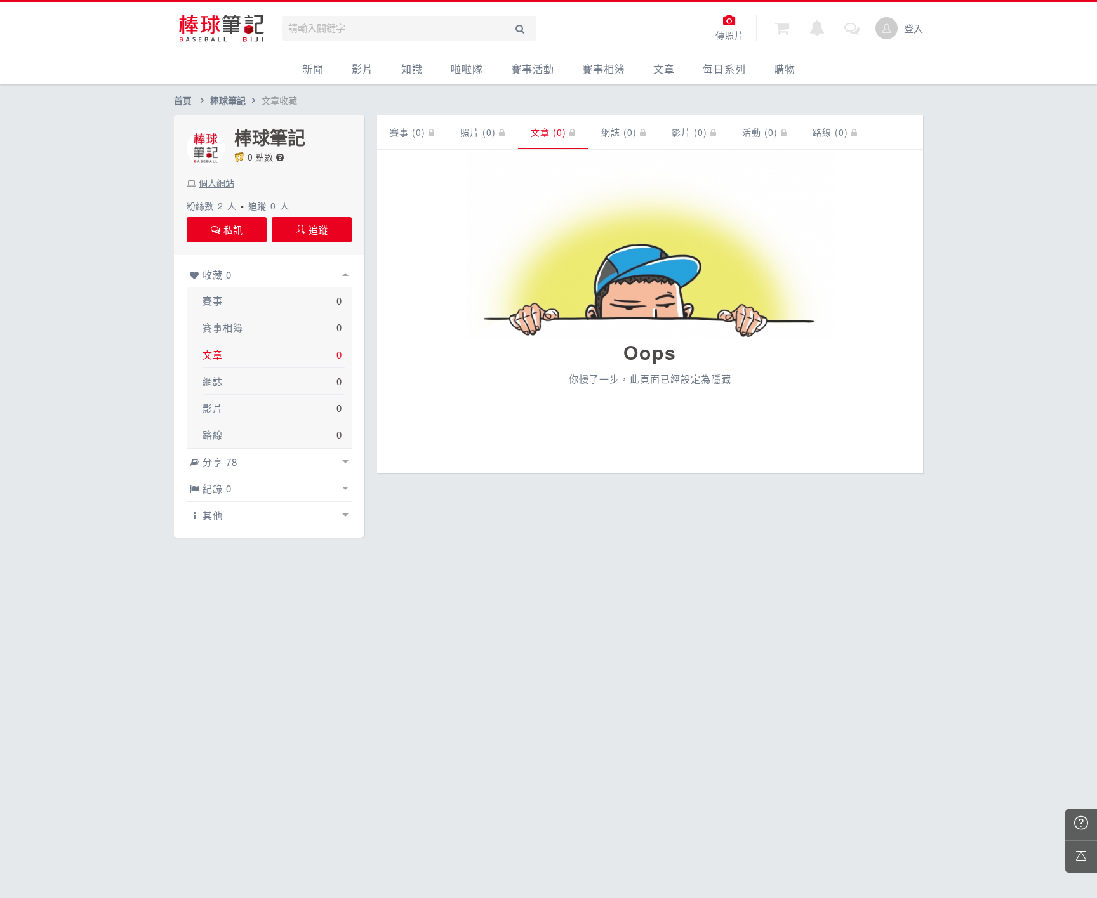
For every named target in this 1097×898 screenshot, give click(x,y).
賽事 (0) (409, 132)
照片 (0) (479, 132)
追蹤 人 (268, 205)
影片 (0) (691, 132)
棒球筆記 (228, 100)
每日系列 (724, 69)
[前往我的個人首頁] (886, 28)
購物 (784, 69)
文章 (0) (550, 132)
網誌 (213, 381)
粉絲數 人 (211, 205)
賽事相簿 (603, 69)
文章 (664, 69)
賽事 (213, 300)
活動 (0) (761, 132)
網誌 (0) (620, 132)
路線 (213, 434)
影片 (362, 69)
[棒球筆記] (221, 28)
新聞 (313, 69)
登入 (913, 28)
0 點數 (260, 157)
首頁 (183, 100)
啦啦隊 (467, 69)
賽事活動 (532, 69)
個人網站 (216, 182)
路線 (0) (832, 132)
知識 (412, 69)
